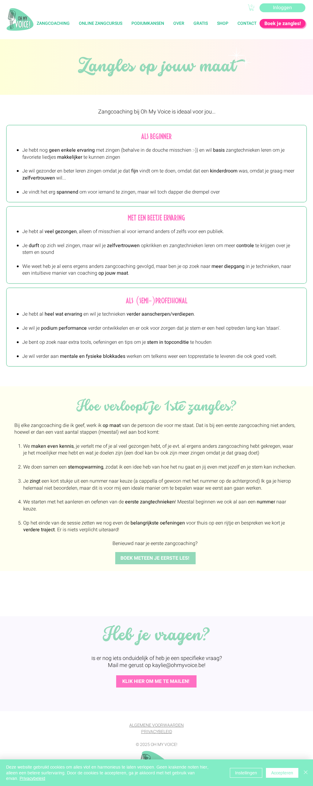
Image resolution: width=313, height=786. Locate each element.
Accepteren (282, 772)
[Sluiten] (305, 772)
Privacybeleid (32, 778)
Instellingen (246, 772)
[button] (200, 23)
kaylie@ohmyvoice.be (178, 665)
